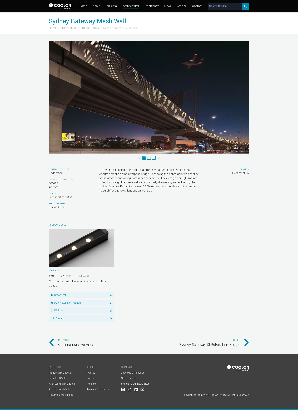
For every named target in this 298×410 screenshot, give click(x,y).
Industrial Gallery (58, 378)
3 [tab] (153, 157)
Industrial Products (60, 372)
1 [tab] (144, 157)
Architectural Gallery (60, 389)
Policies (91, 383)
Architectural (131, 6)
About (96, 6)
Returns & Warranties (61, 394)
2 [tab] (149, 157)
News (168, 6)
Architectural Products (62, 383)
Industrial (111, 6)
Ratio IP (54, 270)
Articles (182, 6)
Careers (91, 378)
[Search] (245, 6)
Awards (91, 372)
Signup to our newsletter (135, 383)
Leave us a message (132, 372)
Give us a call (128, 378)
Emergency (152, 6)
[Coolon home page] (60, 6)
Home (83, 6)
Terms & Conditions (98, 389)
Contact (197, 6)
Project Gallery (90, 28)
